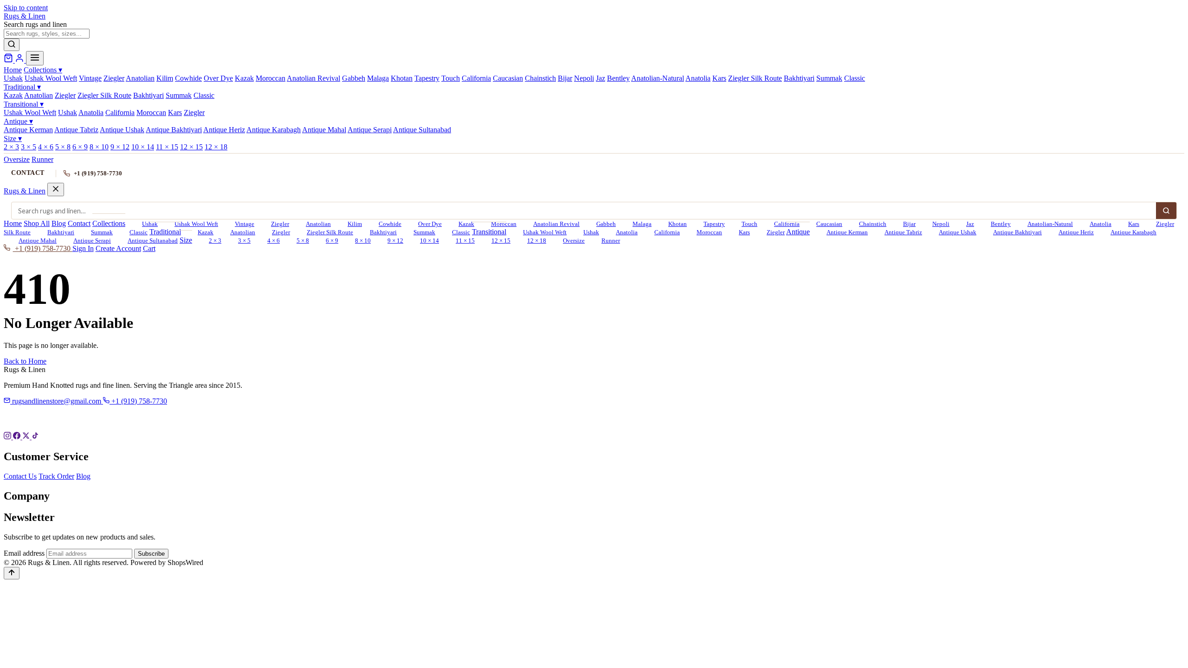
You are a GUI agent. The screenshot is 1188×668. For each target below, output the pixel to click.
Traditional (22, 87)
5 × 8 (303, 241)
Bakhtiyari (60, 232)
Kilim (355, 224)
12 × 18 (536, 241)
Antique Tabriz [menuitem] (76, 130)
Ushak (150, 224)
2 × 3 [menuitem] (11, 147)
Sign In (83, 248)
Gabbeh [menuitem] (353, 78)
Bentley (1001, 224)
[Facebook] (17, 437)
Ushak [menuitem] (13, 78)
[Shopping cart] (9, 60)
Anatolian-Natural (1050, 224)
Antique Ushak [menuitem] (122, 130)
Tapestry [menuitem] (426, 78)
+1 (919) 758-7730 (98, 173)
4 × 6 (273, 241)
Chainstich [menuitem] (540, 78)
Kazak (466, 224)
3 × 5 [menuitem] (28, 147)
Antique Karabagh (1133, 232)
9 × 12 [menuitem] (119, 147)
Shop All (37, 223)
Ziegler (280, 224)
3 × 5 (244, 241)
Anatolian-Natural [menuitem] (657, 78)
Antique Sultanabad (153, 241)
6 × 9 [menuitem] (80, 147)
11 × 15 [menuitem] (167, 147)
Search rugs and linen (35, 24)
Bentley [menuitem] (618, 78)
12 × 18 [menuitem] (216, 147)
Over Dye (430, 224)
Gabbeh (606, 224)
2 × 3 (215, 241)
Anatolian (318, 224)
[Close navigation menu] (55, 189)
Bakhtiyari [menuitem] (799, 78)
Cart (149, 248)
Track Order (56, 476)
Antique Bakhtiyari (1017, 232)
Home (13, 70)
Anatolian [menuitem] (140, 78)
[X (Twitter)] (27, 437)
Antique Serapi (92, 241)
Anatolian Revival (556, 224)
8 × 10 (363, 241)
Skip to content (26, 8)
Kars (1133, 224)
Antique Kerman (847, 232)
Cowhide (390, 224)
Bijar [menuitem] (565, 78)
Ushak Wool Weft (196, 224)
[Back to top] (11, 573)
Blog (59, 223)
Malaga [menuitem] (378, 78)
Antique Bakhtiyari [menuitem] (174, 130)
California (787, 224)
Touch (749, 224)
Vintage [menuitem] (90, 78)
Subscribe (151, 553)
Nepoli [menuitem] (584, 78)
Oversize (574, 241)
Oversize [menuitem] (17, 159)
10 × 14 (429, 241)
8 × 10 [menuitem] (99, 147)
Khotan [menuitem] (402, 78)
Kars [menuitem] (719, 78)
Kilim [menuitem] (164, 78)
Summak (102, 232)
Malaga (642, 224)
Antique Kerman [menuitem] (28, 130)
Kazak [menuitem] (244, 78)
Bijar (909, 224)
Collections (43, 70)
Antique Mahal (38, 241)
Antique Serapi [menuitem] (370, 130)
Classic (138, 232)
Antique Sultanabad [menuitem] (422, 130)
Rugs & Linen (24, 191)
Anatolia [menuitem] (697, 78)
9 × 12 (395, 241)
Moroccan (709, 232)
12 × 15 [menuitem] (191, 147)
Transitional (24, 104)
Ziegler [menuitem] (113, 78)
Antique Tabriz (903, 232)
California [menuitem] (476, 78)
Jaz (970, 224)
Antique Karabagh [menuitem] (273, 130)
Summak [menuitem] (829, 78)
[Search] (11, 45)
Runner (610, 241)
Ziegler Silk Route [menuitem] (755, 78)
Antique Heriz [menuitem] (224, 130)
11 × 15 (465, 241)
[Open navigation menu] (35, 58)
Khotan (677, 224)
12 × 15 (500, 241)
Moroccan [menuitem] (270, 78)
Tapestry (714, 224)
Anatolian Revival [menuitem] (313, 78)
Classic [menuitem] (854, 78)
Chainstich (872, 224)
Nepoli (940, 224)
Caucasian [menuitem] (508, 78)
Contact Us (20, 476)
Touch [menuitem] (450, 78)
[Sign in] (20, 60)
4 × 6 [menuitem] (45, 147)
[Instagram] (8, 437)
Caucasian (829, 224)
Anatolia (1100, 224)
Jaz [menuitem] (600, 78)
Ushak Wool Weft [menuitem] (51, 78)
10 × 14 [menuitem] (142, 147)
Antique (18, 121)
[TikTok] (35, 437)
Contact (28, 172)
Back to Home (25, 361)
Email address (24, 553)
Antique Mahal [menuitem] (324, 130)
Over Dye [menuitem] (218, 78)
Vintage (244, 224)
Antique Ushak (957, 232)
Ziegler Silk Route (330, 232)
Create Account (118, 248)
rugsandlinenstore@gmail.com (56, 401)
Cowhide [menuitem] (188, 78)
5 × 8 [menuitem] (63, 147)
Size (13, 138)
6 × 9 (332, 241)
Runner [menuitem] (42, 159)
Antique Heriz (1076, 232)
